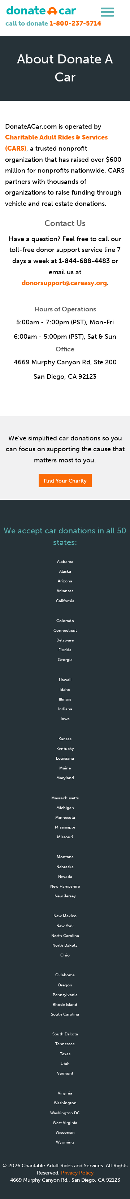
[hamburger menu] (107, 12)
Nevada (65, 876)
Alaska (65, 571)
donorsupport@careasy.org (64, 283)
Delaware (65, 640)
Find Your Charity (65, 481)
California (65, 600)
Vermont (65, 1073)
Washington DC (65, 1112)
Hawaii (65, 679)
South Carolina (65, 1014)
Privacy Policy (77, 1173)
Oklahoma (65, 974)
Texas (65, 1053)
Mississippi (65, 827)
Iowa (65, 718)
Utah (65, 1063)
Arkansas (65, 590)
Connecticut (65, 630)
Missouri (65, 836)
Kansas (65, 738)
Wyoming (65, 1142)
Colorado (65, 620)
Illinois (65, 699)
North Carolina (65, 935)
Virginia (65, 1093)
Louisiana (65, 758)
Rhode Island (65, 1004)
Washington (65, 1102)
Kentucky (65, 748)
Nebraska (65, 866)
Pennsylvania (65, 994)
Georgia (65, 659)
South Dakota (65, 1033)
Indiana (65, 708)
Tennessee (65, 1043)
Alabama (65, 561)
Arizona (65, 580)
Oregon (65, 984)
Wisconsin (65, 1132)
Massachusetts (65, 797)
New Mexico (65, 915)
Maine (65, 768)
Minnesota (65, 817)
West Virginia (65, 1122)
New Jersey (65, 895)
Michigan (65, 807)
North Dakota (65, 945)
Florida (65, 649)
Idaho (65, 689)
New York (65, 925)
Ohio (65, 955)
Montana (65, 856)
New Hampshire (65, 886)
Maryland (65, 777)
